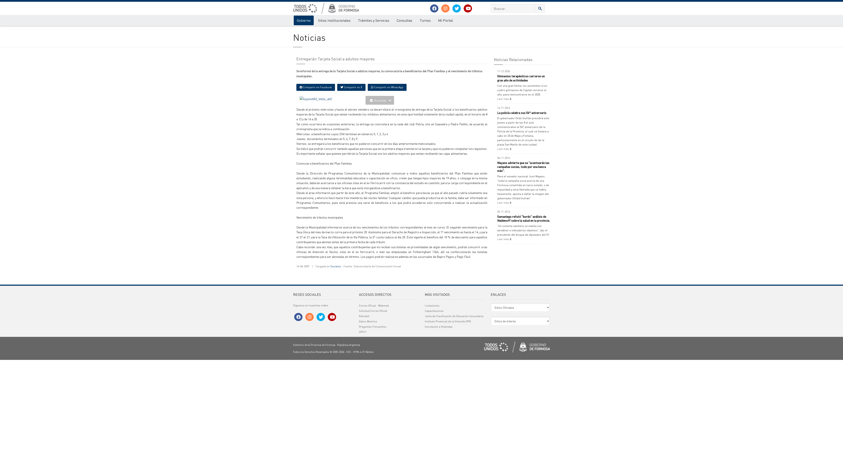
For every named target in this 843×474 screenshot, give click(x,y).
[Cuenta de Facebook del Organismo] (434, 8)
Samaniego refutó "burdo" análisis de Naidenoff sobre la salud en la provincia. (523, 218)
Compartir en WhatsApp (388, 87)
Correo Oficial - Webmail (374, 305)
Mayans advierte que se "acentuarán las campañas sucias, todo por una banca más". (523, 166)
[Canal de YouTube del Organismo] (468, 8)
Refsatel (364, 316)
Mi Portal (445, 20)
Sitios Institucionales (334, 20)
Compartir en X (352, 87)
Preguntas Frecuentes (372, 326)
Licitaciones (432, 305)
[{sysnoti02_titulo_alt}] (316, 98)
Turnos (425, 20)
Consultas (404, 20)
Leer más (503, 99)
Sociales (335, 266)
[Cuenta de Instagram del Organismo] (445, 8)
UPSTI (362, 332)
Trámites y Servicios (373, 20)
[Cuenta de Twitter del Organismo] (456, 8)
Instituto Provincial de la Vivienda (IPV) (448, 321)
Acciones (380, 100)
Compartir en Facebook (317, 87)
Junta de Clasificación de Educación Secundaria (454, 316)
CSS (348, 352)
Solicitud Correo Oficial (373, 310)
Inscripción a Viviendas (439, 326)
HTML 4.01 (359, 352)
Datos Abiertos (368, 321)
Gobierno (304, 20)
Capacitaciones (434, 310)
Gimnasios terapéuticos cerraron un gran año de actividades (521, 78)
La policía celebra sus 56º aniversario (521, 113)
